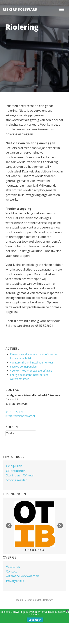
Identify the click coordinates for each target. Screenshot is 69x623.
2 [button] (30, 550)
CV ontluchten (16, 471)
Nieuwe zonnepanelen (23, 366)
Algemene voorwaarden (22, 576)
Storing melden (16, 480)
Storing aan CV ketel (20, 475)
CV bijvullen (14, 466)
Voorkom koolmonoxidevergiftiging (31, 370)
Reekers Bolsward (20, 9)
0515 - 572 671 (14, 412)
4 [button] (36, 550)
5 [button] (39, 550)
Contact (11, 571)
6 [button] (43, 550)
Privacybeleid (15, 581)
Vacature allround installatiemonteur (31, 362)
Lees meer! (35, 619)
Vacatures (13, 567)
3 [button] (33, 550)
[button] (9, 525)
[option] (22, 524)
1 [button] (26, 550)
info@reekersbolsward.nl (20, 416)
